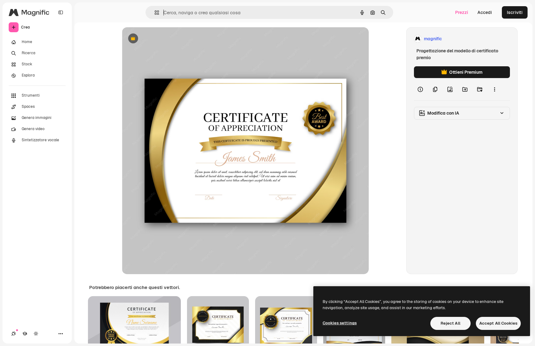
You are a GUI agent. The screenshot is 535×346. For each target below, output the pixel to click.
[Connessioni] (14, 334)
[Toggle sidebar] (61, 12)
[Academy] (25, 334)
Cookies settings (340, 323)
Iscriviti (515, 12)
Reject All (450, 323)
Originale (163, 39)
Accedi (484, 12)
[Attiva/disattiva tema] (36, 334)
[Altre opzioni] (494, 89)
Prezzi (461, 12)
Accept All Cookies (498, 323)
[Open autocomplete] (154, 12)
